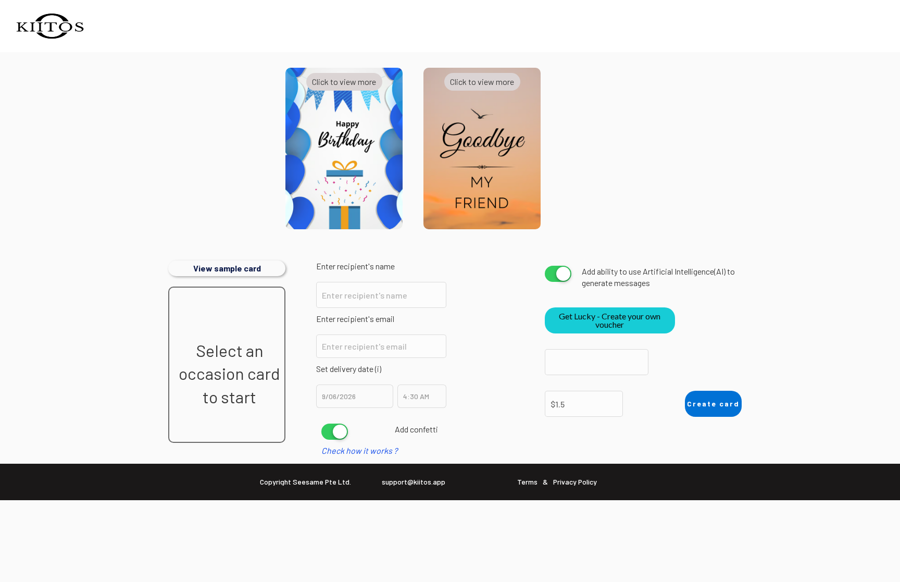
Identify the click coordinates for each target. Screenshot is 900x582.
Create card (713, 403)
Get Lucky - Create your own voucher (609, 320)
